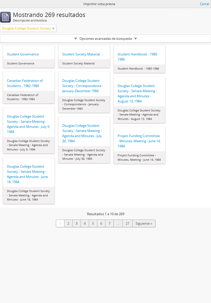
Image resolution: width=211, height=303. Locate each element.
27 (127, 223)
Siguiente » (144, 223)
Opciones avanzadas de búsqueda (106, 38)
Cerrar (204, 4)
